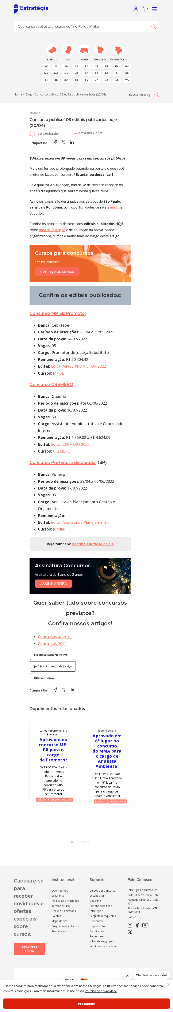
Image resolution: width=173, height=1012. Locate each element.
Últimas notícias (44, 678)
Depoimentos (98, 926)
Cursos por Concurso (102, 890)
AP (76, 66)
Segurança (58, 895)
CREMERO (61, 451)
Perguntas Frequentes (103, 916)
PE (106, 73)
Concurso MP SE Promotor (58, 313)
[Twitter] (130, 932)
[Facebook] (137, 925)
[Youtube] (145, 925)
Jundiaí (59, 529)
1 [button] (73, 843)
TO (127, 80)
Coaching (95, 901)
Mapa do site (59, 921)
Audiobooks (97, 936)
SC (96, 80)
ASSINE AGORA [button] (53, 583)
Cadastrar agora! (29, 949)
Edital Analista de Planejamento (80, 522)
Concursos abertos (55, 636)
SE (106, 80)
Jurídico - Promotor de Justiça (53, 666)
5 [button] (88, 843)
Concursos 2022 (52, 643)
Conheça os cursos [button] (57, 271)
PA (86, 73)
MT (76, 73)
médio (115, 207)
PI (117, 73)
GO (127, 66)
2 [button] (77, 843)
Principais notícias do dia (93, 544)
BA (86, 66)
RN (56, 80)
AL (56, 66)
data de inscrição (52, 230)
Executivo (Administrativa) (51, 655)
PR (127, 73)
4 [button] (84, 843)
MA (46, 73)
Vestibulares (97, 895)
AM (66, 66)
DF (107, 66)
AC (46, 66)
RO (66, 80)
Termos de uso (61, 906)
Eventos (56, 916)
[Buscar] (153, 26)
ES (117, 66)
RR (76, 80)
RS (86, 80)
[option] (53, 763)
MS (66, 73)
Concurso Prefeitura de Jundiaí (63, 462)
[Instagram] (130, 925)
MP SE (58, 373)
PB (96, 73)
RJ (46, 80)
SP (117, 80)
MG (56, 73)
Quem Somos (60, 890)
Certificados (97, 931)
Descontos (96, 921)
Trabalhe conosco (62, 931)
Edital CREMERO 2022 (70, 444)
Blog (28, 94)
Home (18, 94)
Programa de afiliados (65, 926)
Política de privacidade (65, 901)
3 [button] (80, 843)
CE (96, 66)
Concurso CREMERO (51, 384)
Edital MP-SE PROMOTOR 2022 (78, 366)
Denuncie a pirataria (64, 911)
